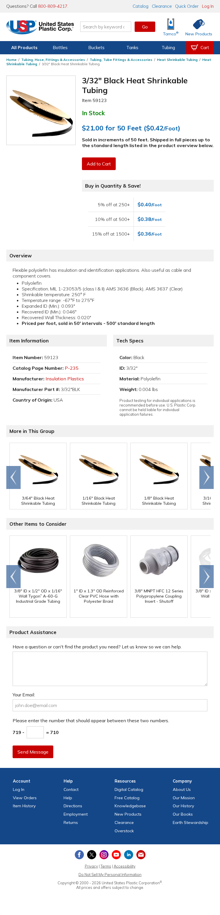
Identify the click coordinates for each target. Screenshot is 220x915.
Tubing (168, 47)
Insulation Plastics (65, 379)
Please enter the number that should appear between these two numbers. (91, 720)
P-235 (71, 368)
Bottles (60, 47)
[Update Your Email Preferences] (141, 854)
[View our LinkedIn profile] (128, 854)
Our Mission (184, 797)
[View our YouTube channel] (116, 854)
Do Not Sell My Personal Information (110, 874)
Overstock (124, 830)
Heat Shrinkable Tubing (177, 59)
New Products (128, 814)
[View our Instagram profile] (104, 854)
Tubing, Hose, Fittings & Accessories (53, 59)
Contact (71, 789)
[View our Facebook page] (79, 854)
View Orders (25, 797)
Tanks (132, 47)
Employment (76, 814)
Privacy (91, 866)
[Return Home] (40, 28)
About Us (182, 789)
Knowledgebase (130, 805)
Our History (183, 805)
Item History (24, 805)
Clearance (162, 6)
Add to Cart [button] (99, 164)
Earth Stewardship (190, 822)
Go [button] (145, 27)
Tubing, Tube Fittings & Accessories (121, 59)
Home (11, 59)
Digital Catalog (129, 789)
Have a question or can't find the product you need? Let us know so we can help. (97, 647)
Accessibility (124, 866)
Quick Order (187, 6)
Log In (208, 6)
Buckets (96, 47)
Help (68, 797)
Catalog (140, 6)
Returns (71, 822)
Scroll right (206, 477)
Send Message (32, 752)
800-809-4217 (52, 6)
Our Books (183, 814)
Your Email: (24, 695)
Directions (73, 805)
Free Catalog (127, 797)
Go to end (13, 477)
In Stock (93, 113)
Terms (106, 866)
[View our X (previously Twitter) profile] (91, 854)
